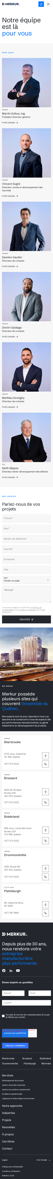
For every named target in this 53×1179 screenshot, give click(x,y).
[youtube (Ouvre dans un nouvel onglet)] (18, 970)
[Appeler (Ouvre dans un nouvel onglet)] (45, 764)
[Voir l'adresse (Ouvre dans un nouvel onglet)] (45, 755)
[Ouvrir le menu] (48, 4)
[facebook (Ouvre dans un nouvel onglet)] (4, 970)
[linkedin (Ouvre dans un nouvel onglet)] (11, 970)
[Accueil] (11, 4)
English (5, 1160)
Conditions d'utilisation (27, 610)
